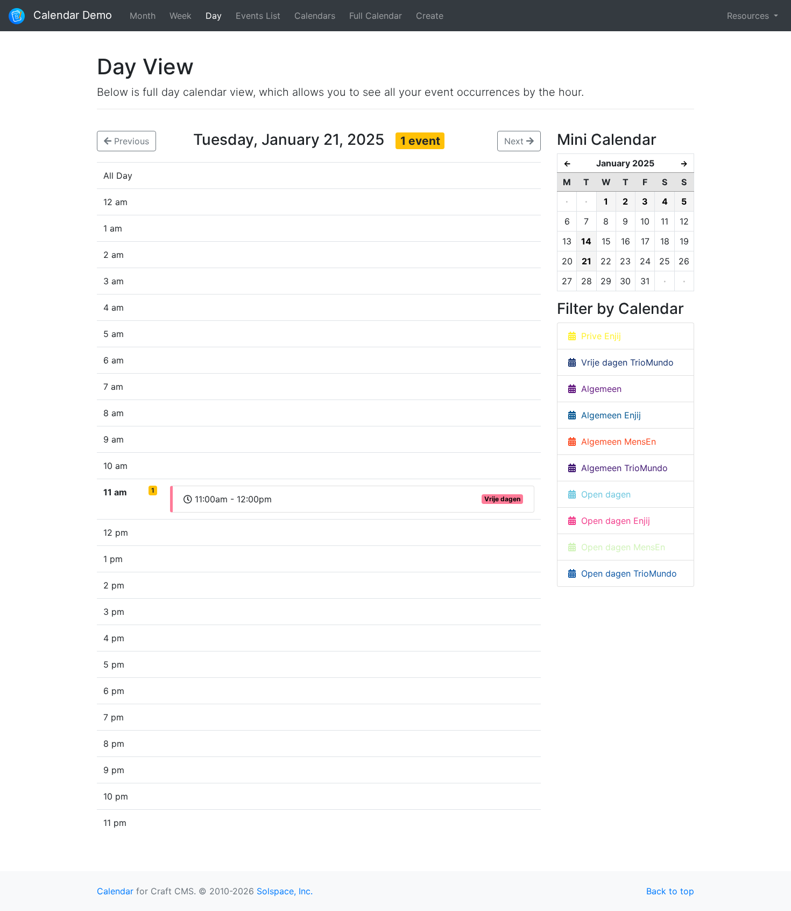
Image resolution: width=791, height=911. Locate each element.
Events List (258, 15)
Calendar (115, 891)
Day (214, 15)
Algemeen (599, 388)
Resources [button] (749, 15)
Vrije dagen (502, 499)
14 (586, 241)
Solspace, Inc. (285, 891)
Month (143, 15)
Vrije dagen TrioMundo (625, 362)
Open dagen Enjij (613, 520)
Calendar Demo (71, 15)
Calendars (314, 15)
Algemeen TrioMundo (622, 467)
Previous (130, 141)
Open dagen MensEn (620, 547)
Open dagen (603, 494)
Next (515, 141)
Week (181, 15)
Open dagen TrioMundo (626, 573)
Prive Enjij (598, 336)
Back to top (670, 891)
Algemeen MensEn (616, 441)
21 (586, 261)
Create (429, 15)
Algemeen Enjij (608, 415)
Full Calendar (375, 15)
